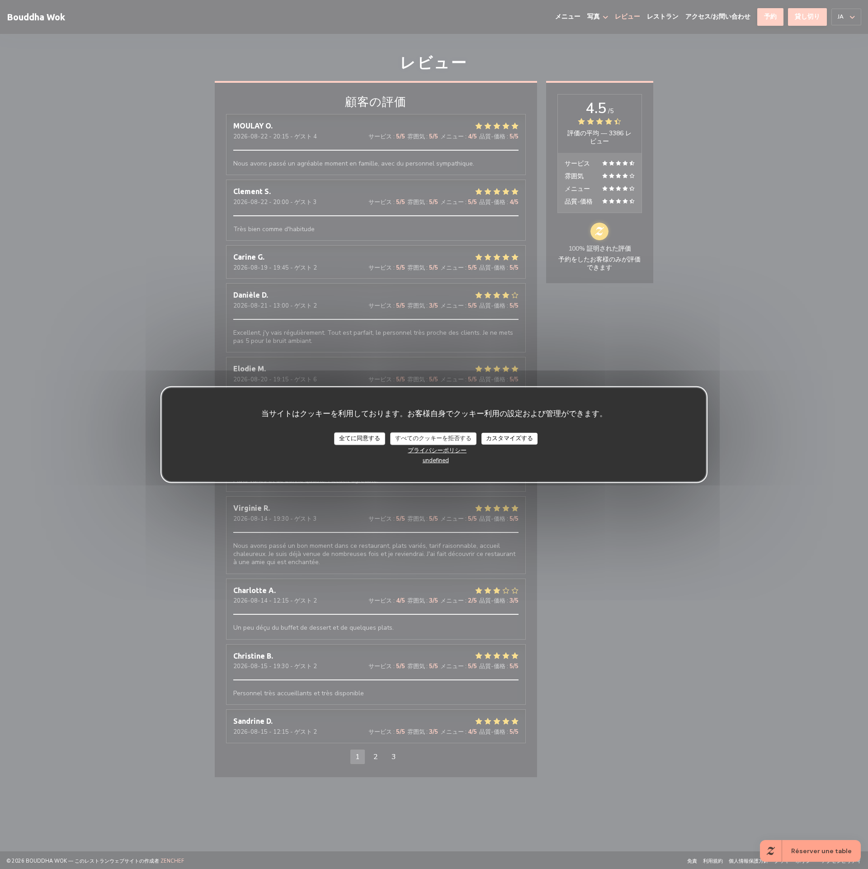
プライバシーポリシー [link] (437, 450)
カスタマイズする (509, 438)
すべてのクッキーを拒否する (433, 438)
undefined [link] (436, 460)
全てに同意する (359, 438)
